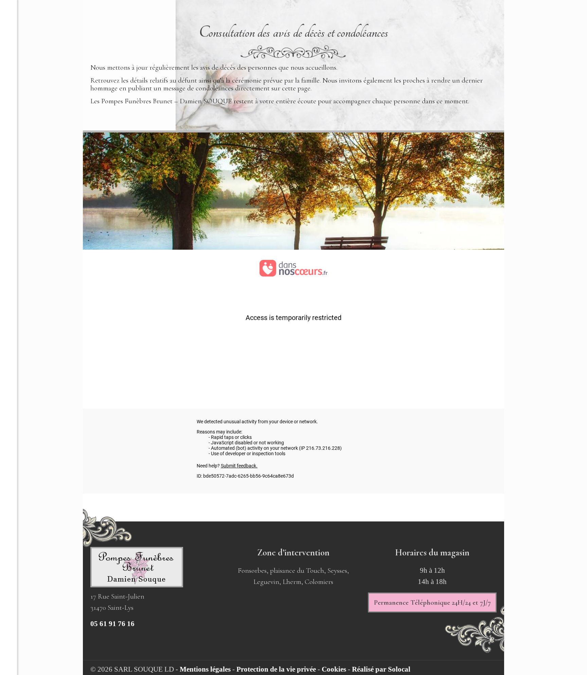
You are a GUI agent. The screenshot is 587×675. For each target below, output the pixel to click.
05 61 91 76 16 (112, 624)
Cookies (334, 669)
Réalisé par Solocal (381, 669)
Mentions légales (205, 669)
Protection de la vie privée (276, 669)
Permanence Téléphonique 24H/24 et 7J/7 (432, 602)
